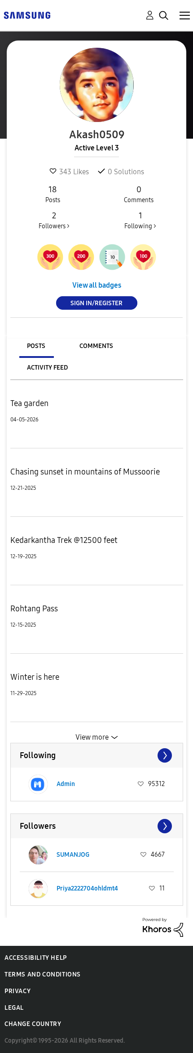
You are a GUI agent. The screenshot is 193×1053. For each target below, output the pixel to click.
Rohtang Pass (34, 609)
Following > (140, 220)
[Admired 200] (81, 257)
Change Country (32, 1024)
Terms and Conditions (42, 974)
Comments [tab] (96, 346)
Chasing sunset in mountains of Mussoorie (85, 472)
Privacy (17, 991)
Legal (14, 1008)
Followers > (54, 220)
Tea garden (29, 403)
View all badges (96, 285)
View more (92, 737)
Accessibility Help (35, 958)
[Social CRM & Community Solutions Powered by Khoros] (163, 926)
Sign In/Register (96, 303)
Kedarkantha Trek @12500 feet (64, 540)
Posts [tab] (36, 346)
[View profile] (38, 784)
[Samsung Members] (27, 14)
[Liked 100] (143, 257)
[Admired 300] (50, 257)
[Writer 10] (112, 257)
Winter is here (34, 677)
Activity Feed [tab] (47, 367)
